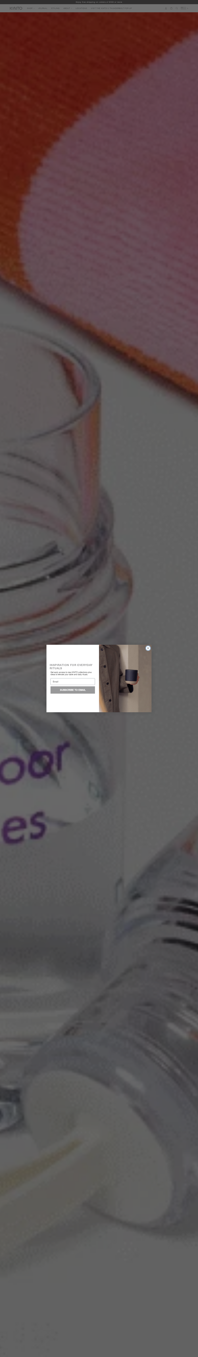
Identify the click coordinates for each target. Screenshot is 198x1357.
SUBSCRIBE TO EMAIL (73, 689)
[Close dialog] (148, 648)
